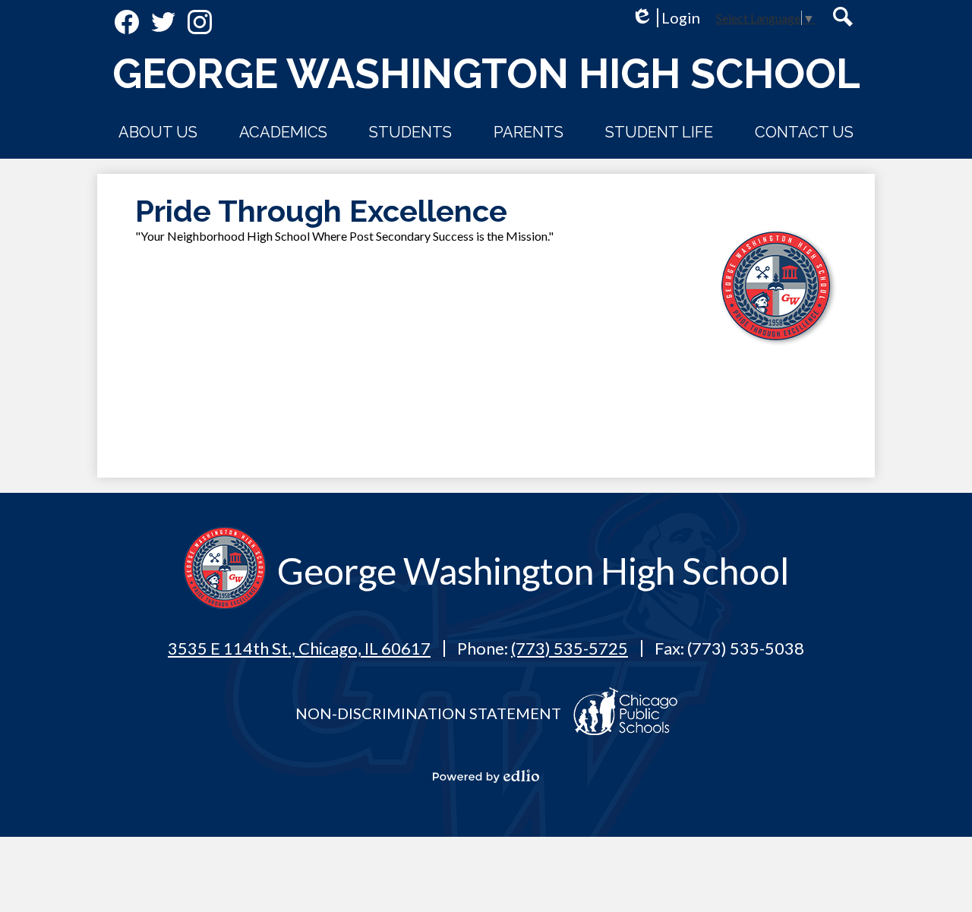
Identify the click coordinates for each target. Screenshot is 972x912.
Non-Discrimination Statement (428, 713)
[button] (158, 132)
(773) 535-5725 (569, 648)
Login (665, 17)
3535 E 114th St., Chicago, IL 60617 (299, 648)
